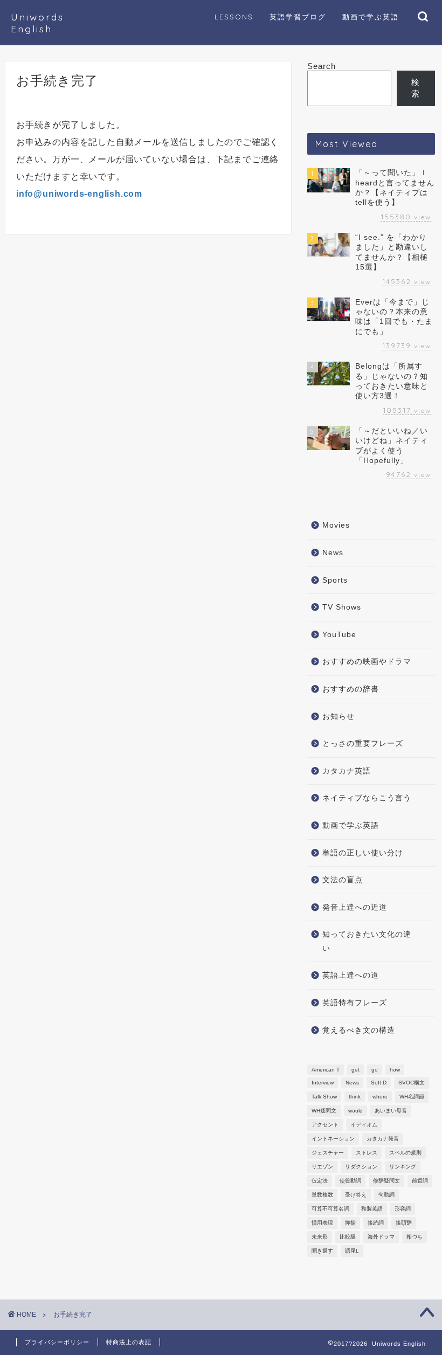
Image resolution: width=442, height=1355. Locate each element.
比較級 (348, 1237)
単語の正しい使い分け (362, 853)
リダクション (361, 1167)
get (355, 1070)
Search (321, 66)
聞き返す (322, 1251)
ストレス (366, 1153)
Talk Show (324, 1097)
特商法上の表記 (128, 1342)
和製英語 (372, 1209)
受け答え (356, 1195)
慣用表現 (322, 1223)
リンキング (402, 1167)
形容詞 (403, 1209)
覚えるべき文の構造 (358, 1030)
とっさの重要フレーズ (362, 743)
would (355, 1111)
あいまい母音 (391, 1111)
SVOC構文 (411, 1083)
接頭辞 (404, 1223)
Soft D (378, 1083)
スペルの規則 (405, 1153)
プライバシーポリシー (57, 1342)
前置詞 (420, 1181)
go (374, 1070)
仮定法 (320, 1181)
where (380, 1097)
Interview (323, 1083)
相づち (414, 1237)
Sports (335, 580)
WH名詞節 (411, 1097)
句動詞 (386, 1195)
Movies (336, 525)
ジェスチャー (328, 1153)
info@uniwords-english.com (79, 193)
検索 (415, 88)
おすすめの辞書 (350, 689)
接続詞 (376, 1223)
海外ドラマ (381, 1237)
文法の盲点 (342, 880)
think (355, 1097)
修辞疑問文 (386, 1181)
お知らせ (338, 717)
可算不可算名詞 (330, 1209)
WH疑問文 (324, 1111)
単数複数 (322, 1195)
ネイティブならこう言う (366, 798)
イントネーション (333, 1139)
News (332, 553)
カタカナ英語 (346, 771)
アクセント (325, 1125)
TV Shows (341, 607)
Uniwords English (37, 22)
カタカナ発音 (383, 1139)
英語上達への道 (350, 975)
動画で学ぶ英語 (350, 825)
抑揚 (350, 1223)
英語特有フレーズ (354, 1003)
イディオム (363, 1125)
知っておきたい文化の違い (366, 941)
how (395, 1070)
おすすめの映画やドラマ (366, 662)
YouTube (339, 635)
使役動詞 (350, 1181)
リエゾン (322, 1167)
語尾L (352, 1251)
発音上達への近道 (354, 907)
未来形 (320, 1237)
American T (326, 1070)
